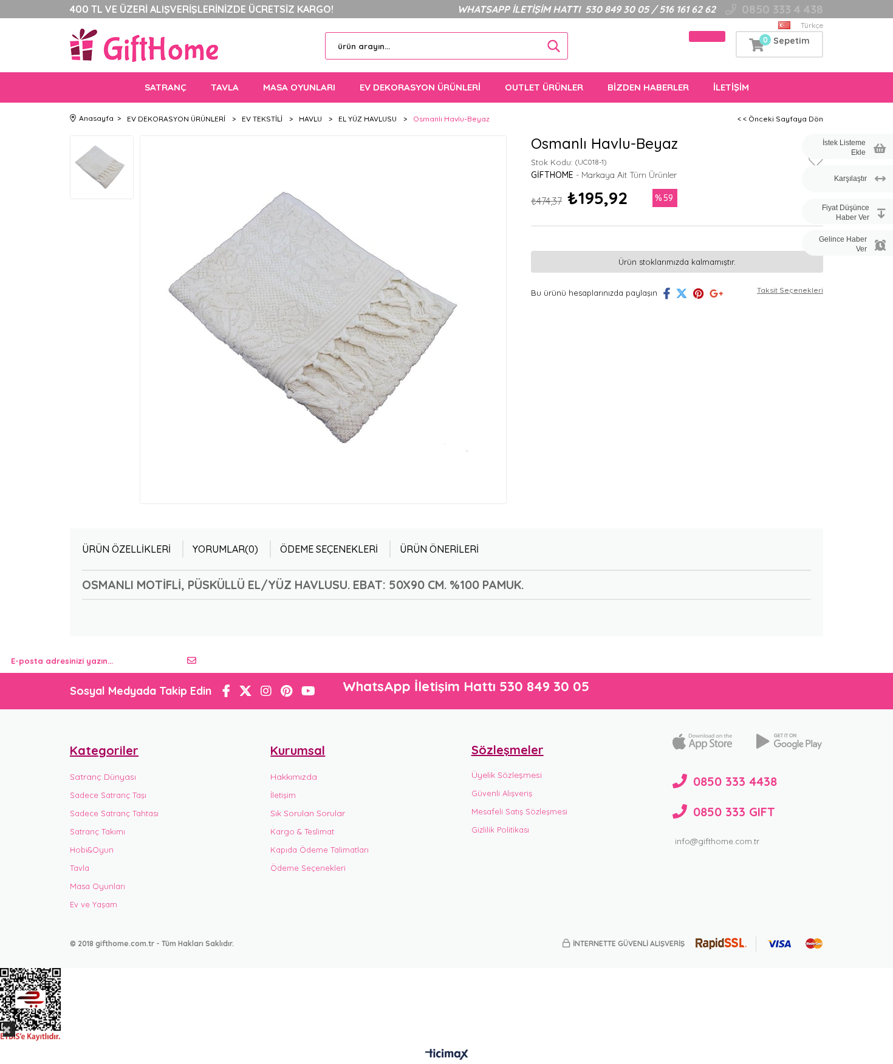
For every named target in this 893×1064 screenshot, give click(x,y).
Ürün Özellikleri (126, 549)
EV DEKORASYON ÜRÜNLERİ (420, 87)
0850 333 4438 (735, 781)
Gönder (191, 661)
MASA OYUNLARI (299, 87)
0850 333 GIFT (734, 811)
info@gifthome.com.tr (717, 841)
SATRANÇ (165, 87)
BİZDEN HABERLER (648, 87)
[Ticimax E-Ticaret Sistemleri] (446, 1055)
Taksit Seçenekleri (790, 290)
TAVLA (225, 87)
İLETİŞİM (731, 87)
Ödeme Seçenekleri (329, 549)
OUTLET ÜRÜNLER (544, 87)
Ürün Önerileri (439, 549)
